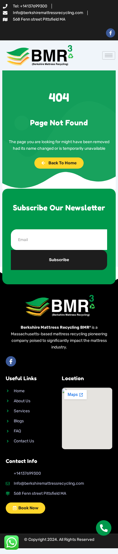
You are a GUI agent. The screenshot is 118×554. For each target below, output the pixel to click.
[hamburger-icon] (108, 55)
